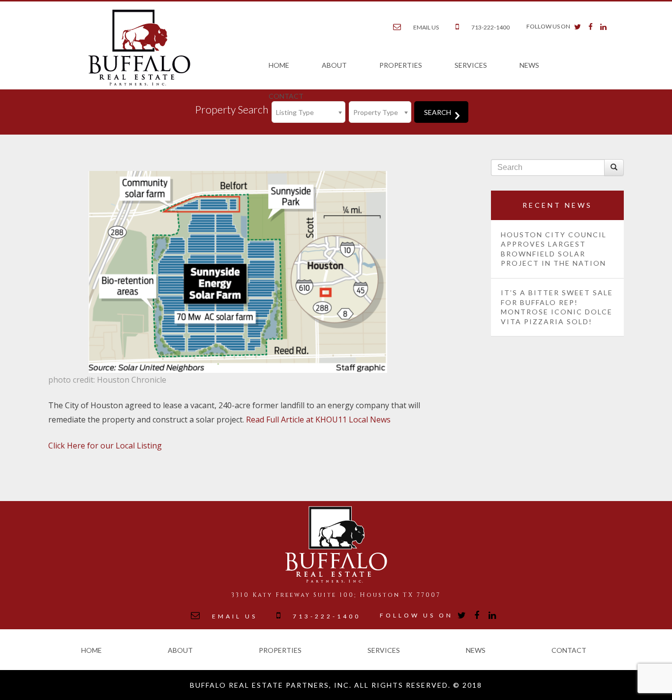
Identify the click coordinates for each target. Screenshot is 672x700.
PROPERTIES (400, 65)
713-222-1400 (490, 27)
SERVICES (471, 65)
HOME (279, 65)
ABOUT (334, 65)
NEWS (529, 65)
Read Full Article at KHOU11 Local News (318, 419)
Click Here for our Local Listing (105, 445)
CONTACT (286, 96)
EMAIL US (426, 27)
